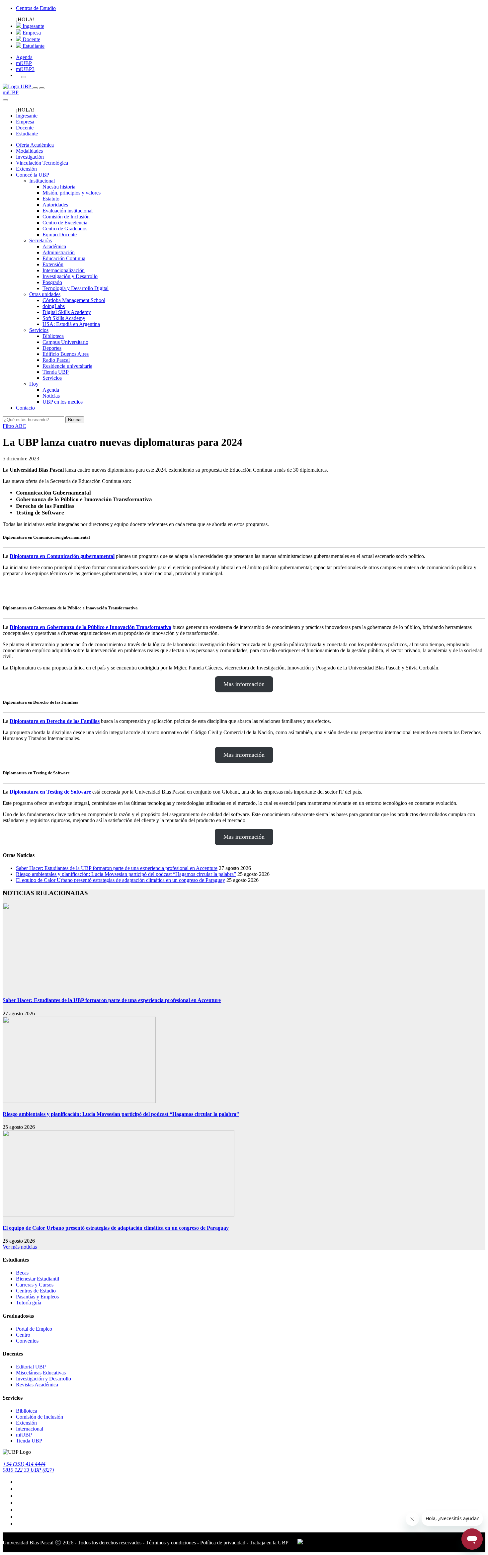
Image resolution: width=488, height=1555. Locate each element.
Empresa (31, 33)
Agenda (24, 57)
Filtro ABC (14, 426)
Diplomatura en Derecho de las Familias (55, 721)
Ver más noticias (20, 1247)
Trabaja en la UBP (269, 1542)
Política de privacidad (222, 1542)
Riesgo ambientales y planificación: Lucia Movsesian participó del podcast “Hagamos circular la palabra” (126, 874)
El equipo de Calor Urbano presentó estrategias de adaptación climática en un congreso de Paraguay (120, 880)
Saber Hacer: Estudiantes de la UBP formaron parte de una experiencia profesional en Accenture (116, 868)
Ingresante (32, 26)
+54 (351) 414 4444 (24, 1464)
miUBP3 (25, 69)
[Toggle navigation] (35, 88)
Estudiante (32, 46)
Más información (244, 589)
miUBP (24, 63)
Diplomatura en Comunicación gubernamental (62, 556)
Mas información (244, 684)
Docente (30, 39)
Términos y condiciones (171, 1542)
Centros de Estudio (36, 8)
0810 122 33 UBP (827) (28, 1470)
